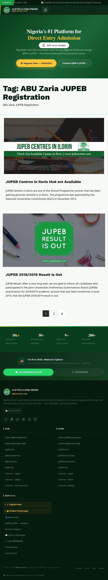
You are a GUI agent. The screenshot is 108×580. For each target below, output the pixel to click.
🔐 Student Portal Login (17, 511)
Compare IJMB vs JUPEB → (75, 63)
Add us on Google (56, 45)
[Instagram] (11, 419)
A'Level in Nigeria (13, 529)
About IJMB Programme (16, 437)
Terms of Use (11, 553)
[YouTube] (23, 419)
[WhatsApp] (35, 419)
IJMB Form (10, 449)
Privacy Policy (11, 547)
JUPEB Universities (66, 461)
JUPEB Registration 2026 (69, 443)
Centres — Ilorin (65, 479)
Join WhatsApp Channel (30, 372)
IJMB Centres (11, 461)
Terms (87, 568)
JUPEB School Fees (66, 455)
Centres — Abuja (12, 479)
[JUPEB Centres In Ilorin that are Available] (54, 146)
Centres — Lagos (12, 473)
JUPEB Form (63, 449)
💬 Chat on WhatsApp (15, 535)
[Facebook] (5, 419)
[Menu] (45, 10)
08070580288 (81, 372)
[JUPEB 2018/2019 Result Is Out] (54, 240)
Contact (101, 568)
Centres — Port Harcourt (16, 485)
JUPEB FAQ (63, 467)
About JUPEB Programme (69, 437)
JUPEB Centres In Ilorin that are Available (43, 182)
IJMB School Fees (12, 455)
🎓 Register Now (14, 504)
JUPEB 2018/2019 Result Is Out (34, 274)
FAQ (94, 568)
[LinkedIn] (29, 419)
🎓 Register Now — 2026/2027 (36, 63)
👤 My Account (12, 517)
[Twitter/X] (17, 419)
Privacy (79, 568)
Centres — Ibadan (66, 485)
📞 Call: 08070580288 (14, 541)
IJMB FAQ (9, 467)
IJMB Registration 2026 (15, 443)
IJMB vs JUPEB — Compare (16, 523)
